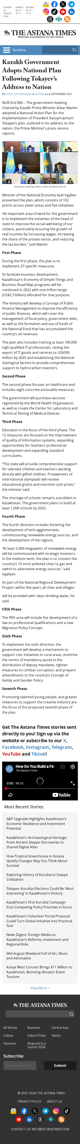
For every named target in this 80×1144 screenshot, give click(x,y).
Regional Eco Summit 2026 (37, 1045)
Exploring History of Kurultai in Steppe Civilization (37, 877)
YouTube (11, 754)
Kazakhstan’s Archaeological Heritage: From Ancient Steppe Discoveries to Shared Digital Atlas (36, 842)
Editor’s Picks (37, 1035)
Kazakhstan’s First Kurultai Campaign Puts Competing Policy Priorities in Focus (39, 904)
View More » (40, 988)
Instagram (37, 747)
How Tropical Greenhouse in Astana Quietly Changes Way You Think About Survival (36, 861)
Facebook (12, 747)
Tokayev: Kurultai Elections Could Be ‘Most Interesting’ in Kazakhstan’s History (40, 891)
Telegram (61, 747)
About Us (54, 1101)
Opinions (9, 1043)
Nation (40, 94)
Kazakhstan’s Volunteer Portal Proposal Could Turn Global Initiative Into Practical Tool (39, 921)
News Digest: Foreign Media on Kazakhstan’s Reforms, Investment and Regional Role (37, 939)
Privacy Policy (30, 1101)
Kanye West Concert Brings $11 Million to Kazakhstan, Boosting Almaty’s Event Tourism (39, 972)
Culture (8, 1035)
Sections (19, 50)
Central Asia (60, 1027)
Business (34, 1027)
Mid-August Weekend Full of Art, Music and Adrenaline (37, 955)
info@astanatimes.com (50, 1129)
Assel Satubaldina (19, 94)
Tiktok (38, 754)
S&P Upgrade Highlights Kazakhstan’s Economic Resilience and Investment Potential (36, 823)
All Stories (10, 1027)
